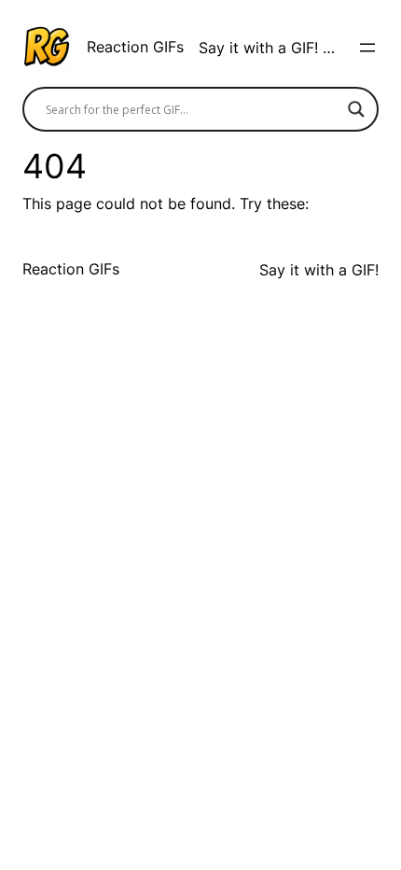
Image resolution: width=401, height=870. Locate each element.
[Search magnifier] (356, 109)
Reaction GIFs (135, 46)
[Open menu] (367, 47)
